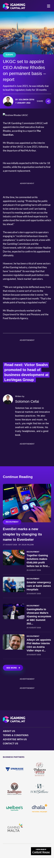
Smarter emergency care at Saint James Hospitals (39, 586)
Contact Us (10, 743)
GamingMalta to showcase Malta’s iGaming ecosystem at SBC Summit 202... (39, 616)
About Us (9, 731)
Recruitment (12, 522)
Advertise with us (15, 739)
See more (11, 668)
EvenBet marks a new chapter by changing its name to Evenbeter (22, 534)
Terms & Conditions (16, 735)
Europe (9, 55)
